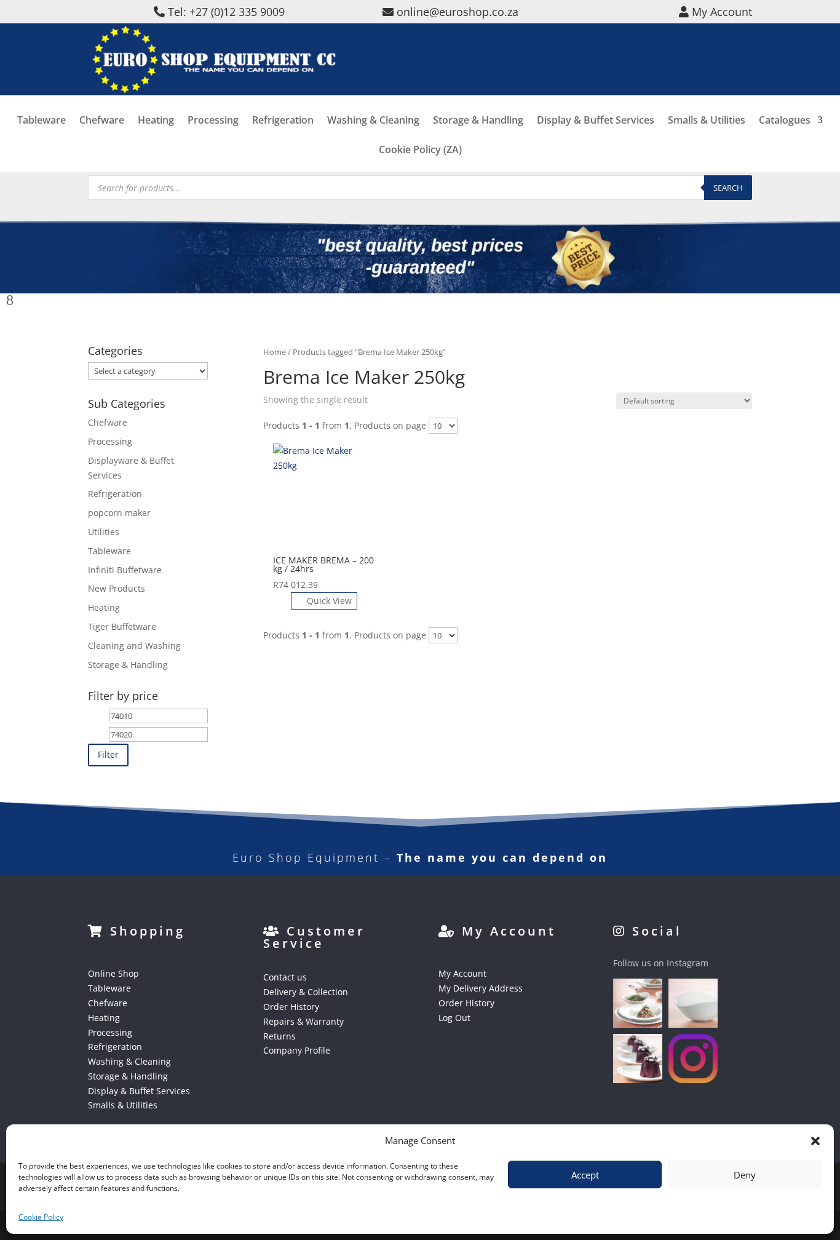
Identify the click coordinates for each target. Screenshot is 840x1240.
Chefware (101, 121)
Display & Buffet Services (595, 121)
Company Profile (296, 1050)
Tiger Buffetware (122, 626)
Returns (279, 1036)
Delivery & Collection (305, 992)
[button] (815, 1141)
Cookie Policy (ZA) (420, 150)
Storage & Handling (478, 121)
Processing (213, 121)
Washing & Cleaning (373, 121)
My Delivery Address (480, 988)
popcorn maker (119, 513)
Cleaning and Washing (134, 645)
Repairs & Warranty (303, 1021)
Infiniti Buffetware (125, 570)
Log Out (454, 1017)
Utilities (103, 532)
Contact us (285, 977)
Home (274, 351)
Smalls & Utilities (706, 121)
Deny (745, 1175)
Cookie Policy (40, 1217)
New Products (116, 588)
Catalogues (784, 121)
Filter (108, 754)
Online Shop (113, 973)
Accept (585, 1175)
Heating (156, 121)
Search (728, 187)
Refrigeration (283, 121)
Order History (291, 1006)
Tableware (41, 121)
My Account (462, 973)
